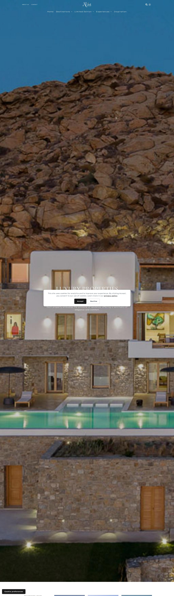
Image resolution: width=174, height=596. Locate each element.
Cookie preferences (13, 591)
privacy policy (110, 296)
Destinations (63, 12)
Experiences (103, 12)
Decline (93, 301)
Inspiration (120, 12)
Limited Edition (83, 12)
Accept (80, 301)
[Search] (147, 5)
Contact (34, 4)
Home (50, 12)
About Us (25, 4)
